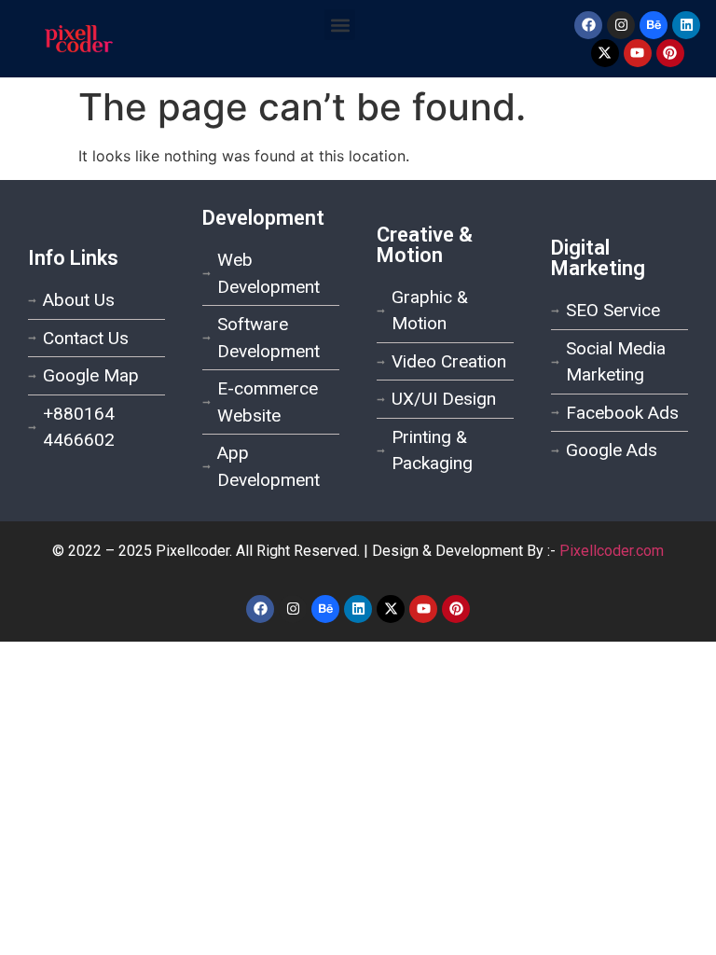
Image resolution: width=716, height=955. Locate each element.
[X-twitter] (605, 53)
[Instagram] (621, 25)
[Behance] (654, 25)
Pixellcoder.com (611, 551)
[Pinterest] (670, 53)
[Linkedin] (686, 25)
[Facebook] (588, 25)
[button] (339, 24)
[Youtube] (638, 53)
